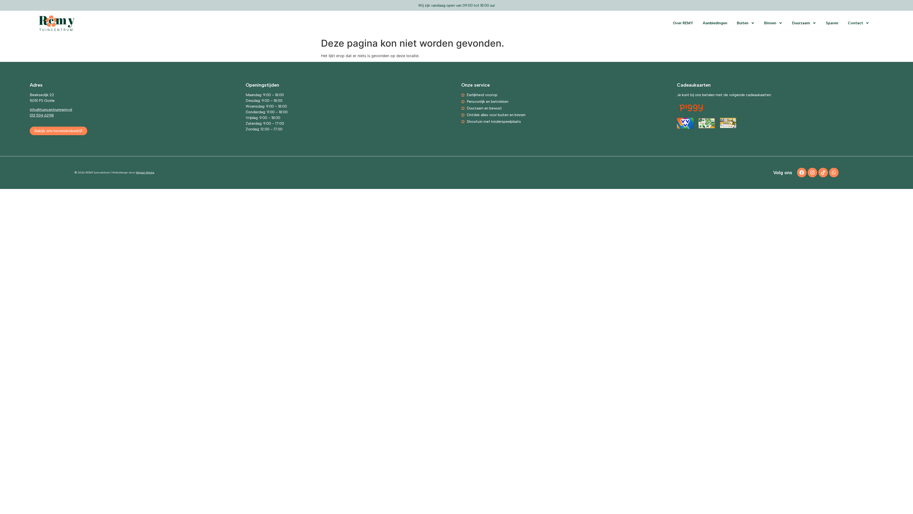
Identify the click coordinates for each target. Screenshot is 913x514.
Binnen (770, 23)
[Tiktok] (823, 172)
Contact (855, 23)
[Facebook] (801, 172)
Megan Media (145, 172)
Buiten (742, 23)
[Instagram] (812, 172)
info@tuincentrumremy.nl (51, 109)
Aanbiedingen (715, 23)
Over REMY (683, 23)
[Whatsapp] (834, 172)
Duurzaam (801, 23)
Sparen (832, 23)
